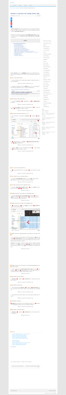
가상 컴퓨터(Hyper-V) (46, 48)
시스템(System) (45, 97)
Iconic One (46, 393)
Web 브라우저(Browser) (46, 66)
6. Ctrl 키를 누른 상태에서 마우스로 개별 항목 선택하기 (20, 48)
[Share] (25, 26)
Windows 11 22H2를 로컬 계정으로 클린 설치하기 (19, 344)
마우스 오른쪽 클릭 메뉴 (46, 70)
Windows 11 (15, 5)
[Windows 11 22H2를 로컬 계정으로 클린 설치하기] (43, 124)
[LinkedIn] (25, 21)
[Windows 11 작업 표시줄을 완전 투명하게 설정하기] (43, 129)
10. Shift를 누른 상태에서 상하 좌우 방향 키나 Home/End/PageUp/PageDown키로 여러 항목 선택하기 (26, 52)
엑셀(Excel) (25, 5)
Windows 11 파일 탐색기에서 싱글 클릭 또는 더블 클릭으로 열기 (20, 89)
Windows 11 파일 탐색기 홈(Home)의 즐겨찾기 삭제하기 (20, 338)
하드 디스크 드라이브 (46, 50)
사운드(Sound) (45, 88)
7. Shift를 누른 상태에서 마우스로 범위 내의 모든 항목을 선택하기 (21, 49)
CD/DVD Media (45, 95)
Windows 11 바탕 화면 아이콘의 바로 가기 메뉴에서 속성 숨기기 (21, 342)
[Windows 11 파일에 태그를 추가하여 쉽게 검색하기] (43, 119)
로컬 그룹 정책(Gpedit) (46, 90)
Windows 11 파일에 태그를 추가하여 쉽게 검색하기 (19, 343)
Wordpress (54, 393)
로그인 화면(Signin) (46, 72)
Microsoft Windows (13, 346)
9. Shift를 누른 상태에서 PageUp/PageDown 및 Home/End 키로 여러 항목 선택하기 (24, 51)
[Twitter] (25, 19)
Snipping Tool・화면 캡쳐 (47, 79)
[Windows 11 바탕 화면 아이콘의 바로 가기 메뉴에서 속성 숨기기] (43, 115)
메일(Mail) (30, 5)
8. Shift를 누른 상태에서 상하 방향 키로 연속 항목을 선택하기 (21, 50)
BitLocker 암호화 (45, 86)
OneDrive (44, 61)
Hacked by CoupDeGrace (16, 340)
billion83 (13, 15)
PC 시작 (44, 52)
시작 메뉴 (44, 77)
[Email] (25, 25)
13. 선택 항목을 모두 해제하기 (17, 54)
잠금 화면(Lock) (45, 68)
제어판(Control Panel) (46, 92)
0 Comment (38, 15)
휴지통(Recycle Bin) (46, 99)
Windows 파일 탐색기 (46, 46)
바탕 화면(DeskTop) (46, 106)
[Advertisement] (25, 65)
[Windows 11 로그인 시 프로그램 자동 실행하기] (43, 133)
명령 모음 (27, 361)
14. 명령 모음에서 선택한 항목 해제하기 (18, 55)
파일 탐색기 (18, 361)
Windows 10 (20, 5)
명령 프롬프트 (45, 59)
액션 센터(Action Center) (46, 81)
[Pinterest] (25, 24)
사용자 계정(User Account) (47, 43)
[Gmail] (25, 22)
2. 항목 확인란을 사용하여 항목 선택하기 (19, 45)
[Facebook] (25, 18)
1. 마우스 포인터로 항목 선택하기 (18, 44)
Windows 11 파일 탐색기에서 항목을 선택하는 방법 (19, 43)
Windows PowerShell (46, 57)
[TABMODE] (12, 2)
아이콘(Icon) (45, 101)
